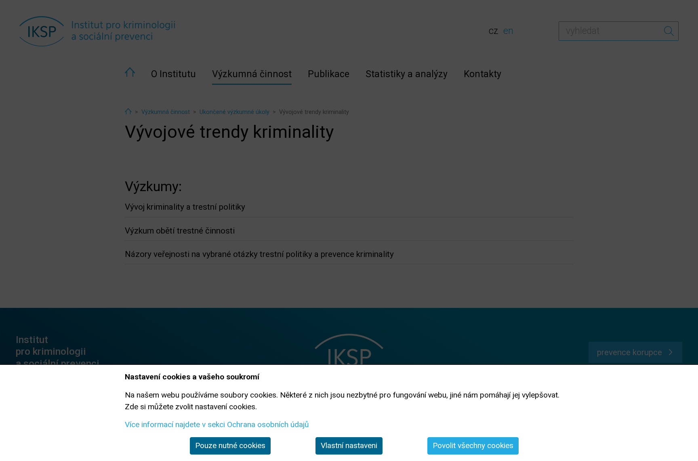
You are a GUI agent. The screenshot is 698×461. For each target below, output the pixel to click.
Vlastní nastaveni (349, 445)
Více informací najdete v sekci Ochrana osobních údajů (217, 424)
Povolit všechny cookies (473, 445)
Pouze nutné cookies (230, 445)
